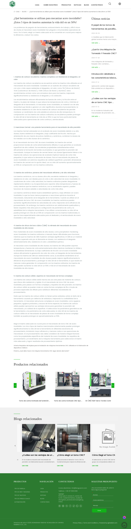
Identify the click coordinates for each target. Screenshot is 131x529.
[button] (51, 5)
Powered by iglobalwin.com (108, 523)
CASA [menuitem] (37, 5)
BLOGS (24, 12)
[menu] (68, 5)
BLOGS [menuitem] (86, 5)
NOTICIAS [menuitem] (77, 5)
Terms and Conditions (90, 523)
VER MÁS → (95, 43)
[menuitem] (51, 5)
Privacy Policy (77, 523)
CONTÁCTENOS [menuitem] (97, 5)
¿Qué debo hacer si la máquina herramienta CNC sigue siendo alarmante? (44, 351)
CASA (17, 12)
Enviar (99, 510)
